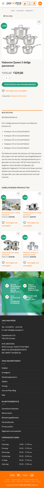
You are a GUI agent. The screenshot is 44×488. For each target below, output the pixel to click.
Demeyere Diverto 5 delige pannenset (30, 254)
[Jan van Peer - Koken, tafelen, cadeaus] (21, 3)
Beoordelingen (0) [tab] (9, 117)
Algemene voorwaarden (11, 431)
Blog (39, 481)
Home (13, 10)
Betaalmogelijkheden (10, 417)
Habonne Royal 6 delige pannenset (10, 254)
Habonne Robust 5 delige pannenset (32, 214)
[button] (3, 3)
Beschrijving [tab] (7, 113)
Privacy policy (7, 426)
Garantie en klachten (10, 408)
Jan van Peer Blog (9, 390)
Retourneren (7, 413)
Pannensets (29, 10)
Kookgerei (20, 10)
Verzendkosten (8, 422)
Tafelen (5, 381)
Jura (13, 481)
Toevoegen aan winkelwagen (20, 84)
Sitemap (35, 485)
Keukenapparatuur (9, 377)
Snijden (5, 368)
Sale (3, 395)
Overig (4, 386)
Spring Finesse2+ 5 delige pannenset (11, 214)
